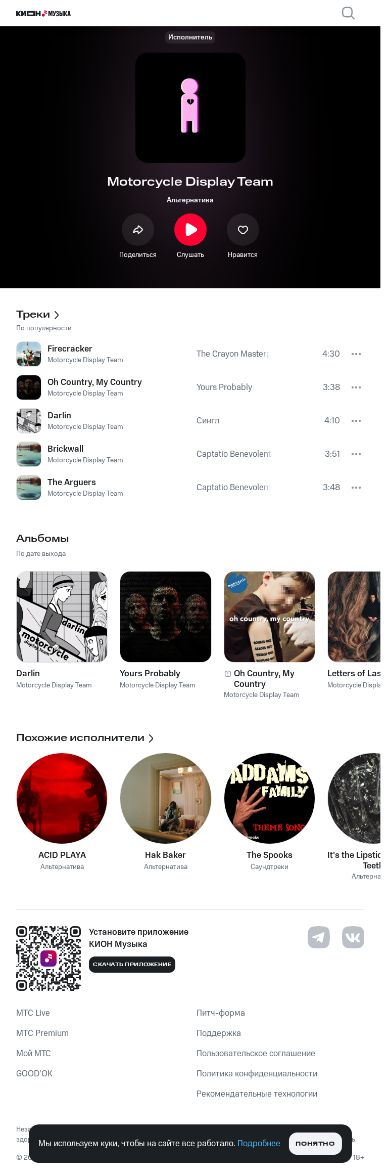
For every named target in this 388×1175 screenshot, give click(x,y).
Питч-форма (221, 1013)
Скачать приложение (132, 964)
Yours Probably (150, 674)
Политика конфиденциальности (257, 1074)
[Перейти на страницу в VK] (353, 937)
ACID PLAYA (62, 855)
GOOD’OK (34, 1074)
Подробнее (258, 1144)
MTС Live (33, 1013)
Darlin (28, 674)
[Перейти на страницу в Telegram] (319, 937)
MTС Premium (42, 1033)
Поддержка (219, 1033)
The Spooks (270, 855)
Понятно (315, 1144)
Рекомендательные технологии (257, 1094)
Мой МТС (33, 1054)
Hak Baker (165, 855)
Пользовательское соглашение (256, 1054)
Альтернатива (190, 200)
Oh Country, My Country (264, 679)
